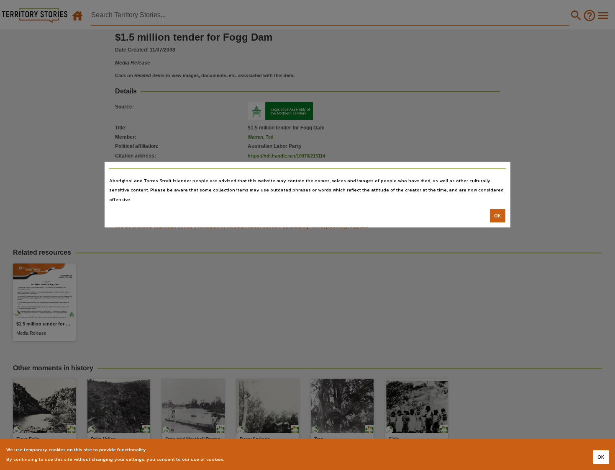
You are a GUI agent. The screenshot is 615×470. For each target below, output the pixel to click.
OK (497, 216)
